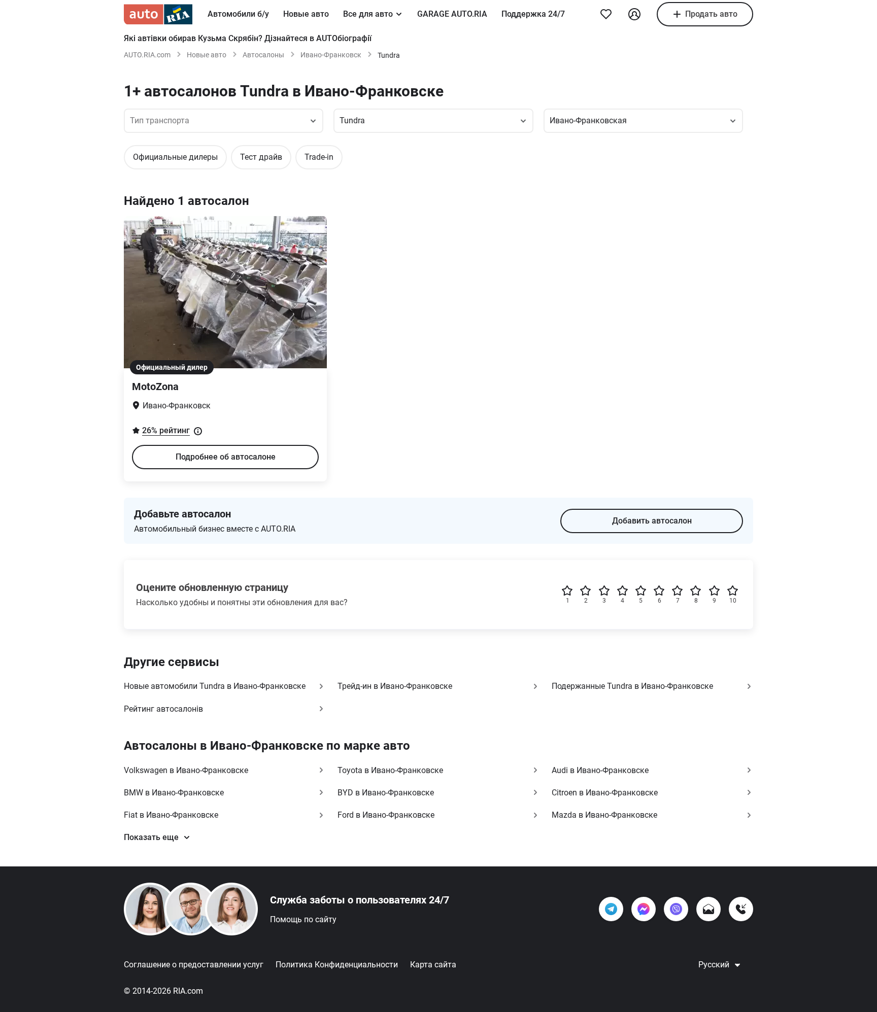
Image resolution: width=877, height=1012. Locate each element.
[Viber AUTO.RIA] (676, 909)
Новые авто (306, 14)
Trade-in (319, 157)
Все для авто (368, 14)
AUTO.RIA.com (147, 55)
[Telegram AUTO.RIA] (611, 909)
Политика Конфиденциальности (337, 964)
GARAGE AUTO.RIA (452, 14)
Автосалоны (263, 55)
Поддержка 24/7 (533, 14)
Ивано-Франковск (330, 55)
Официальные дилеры (175, 157)
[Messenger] (643, 909)
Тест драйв (261, 157)
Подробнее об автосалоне (226, 457)
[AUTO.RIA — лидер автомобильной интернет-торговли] (158, 14)
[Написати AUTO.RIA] (708, 909)
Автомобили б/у (238, 14)
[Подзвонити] (741, 909)
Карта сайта (433, 964)
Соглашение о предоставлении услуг (193, 964)
